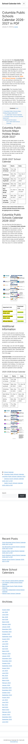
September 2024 (7, 666)
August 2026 (6, 609)
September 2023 (7, 695)
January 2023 (6, 714)
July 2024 (5, 670)
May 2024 (5, 675)
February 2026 (6, 624)
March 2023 (5, 709)
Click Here (20, 321)
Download (20, 312)
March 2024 (5, 680)
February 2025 (6, 653)
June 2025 (5, 644)
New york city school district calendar (13, 580)
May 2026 (5, 617)
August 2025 (6, 639)
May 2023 (5, 705)
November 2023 (7, 690)
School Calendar (9, 472)
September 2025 (7, 636)
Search (4, 493)
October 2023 (6, 692)
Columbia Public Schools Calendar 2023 (13, 476)
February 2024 (6, 683)
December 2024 (6, 658)
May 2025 (5, 646)
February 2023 (6, 712)
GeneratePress (14, 741)
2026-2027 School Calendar (13, 114)
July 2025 (5, 641)
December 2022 (6, 717)
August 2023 (6, 697)
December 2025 (6, 629)
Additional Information (9, 120)
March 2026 (5, 622)
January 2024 (6, 685)
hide (17, 108)
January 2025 (6, 656)
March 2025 (5, 651)
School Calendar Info (11, 4)
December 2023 (6, 687)
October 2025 (6, 634)
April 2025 (5, 648)
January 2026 (6, 627)
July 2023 (5, 700)
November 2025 (6, 631)
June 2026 (5, 614)
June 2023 (5, 702)
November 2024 (7, 661)
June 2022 (5, 722)
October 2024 (6, 663)
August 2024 (6, 668)
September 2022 (7, 719)
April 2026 (5, 619)
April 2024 (5, 678)
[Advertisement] (14, 44)
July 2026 (5, 612)
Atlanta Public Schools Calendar (11, 593)
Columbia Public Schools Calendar (14, 474)
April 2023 (5, 707)
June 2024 (5, 673)
